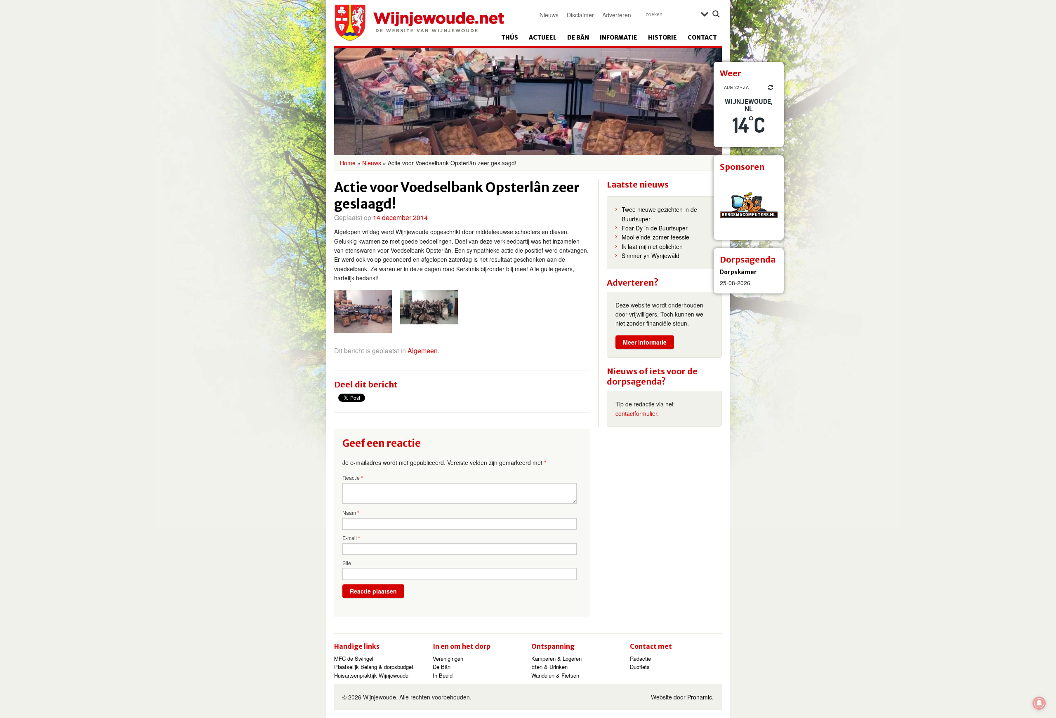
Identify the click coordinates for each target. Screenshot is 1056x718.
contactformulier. (637, 413)
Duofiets (640, 667)
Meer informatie (645, 342)
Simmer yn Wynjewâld (650, 255)
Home (348, 163)
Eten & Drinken (549, 667)
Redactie (640, 658)
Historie (662, 37)
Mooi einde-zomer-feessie (655, 237)
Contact (702, 37)
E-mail (351, 538)
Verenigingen (448, 658)
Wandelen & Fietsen (555, 675)
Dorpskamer (738, 272)
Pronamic (699, 697)
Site (346, 562)
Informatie (618, 37)
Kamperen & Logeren (556, 658)
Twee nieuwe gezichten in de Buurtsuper (659, 214)
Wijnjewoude (419, 23)
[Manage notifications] (1039, 703)
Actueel (542, 37)
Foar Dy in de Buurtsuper (655, 228)
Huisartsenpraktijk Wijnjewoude (371, 675)
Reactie (352, 477)
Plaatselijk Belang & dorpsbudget (373, 667)
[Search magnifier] (716, 14)
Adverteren (616, 15)
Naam (350, 512)
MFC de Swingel (353, 658)
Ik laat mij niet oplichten (652, 246)
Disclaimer (580, 15)
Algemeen (423, 350)
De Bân (578, 37)
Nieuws (549, 15)
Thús (509, 37)
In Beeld (443, 675)
